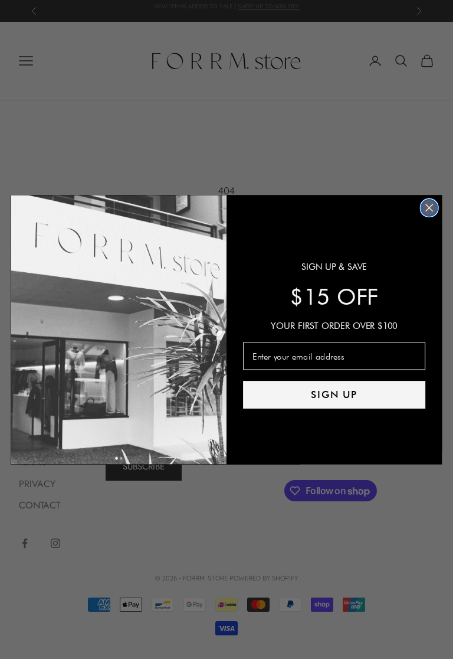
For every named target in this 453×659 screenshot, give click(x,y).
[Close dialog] (429, 207)
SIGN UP (334, 394)
